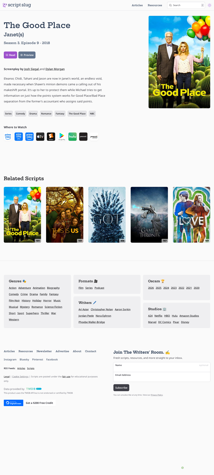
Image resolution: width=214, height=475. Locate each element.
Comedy (20, 113)
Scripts (30, 368)
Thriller (45, 313)
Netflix (158, 315)
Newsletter (44, 351)
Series (8, 113)
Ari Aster (84, 309)
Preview (29, 55)
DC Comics (164, 322)
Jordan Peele (86, 315)
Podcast (99, 288)
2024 (166, 288)
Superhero (32, 313)
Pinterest (37, 359)
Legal (7, 376)
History (26, 300)
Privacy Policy (157, 395)
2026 (151, 288)
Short (12, 313)
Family (43, 294)
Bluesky (24, 359)
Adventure (24, 288)
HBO (167, 315)
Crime (24, 294)
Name (161, 365)
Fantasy (60, 113)
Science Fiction (53, 307)
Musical (13, 307)
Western (14, 319)
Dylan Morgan (55, 69)
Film (81, 288)
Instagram (10, 359)
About (77, 351)
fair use (66, 376)
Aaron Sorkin (123, 309)
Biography (53, 288)
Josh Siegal (32, 69)
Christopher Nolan (102, 309)
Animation (39, 288)
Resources (155, 5)
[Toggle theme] (209, 5)
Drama (33, 113)
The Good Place (77, 113)
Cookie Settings (20, 376)
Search (188, 5)
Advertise (62, 351)
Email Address (123, 374)
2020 (196, 288)
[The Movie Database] (33, 389)
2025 (158, 288)
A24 (150, 315)
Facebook (52, 359)
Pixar (176, 322)
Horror (47, 300)
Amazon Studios (189, 315)
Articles (137, 5)
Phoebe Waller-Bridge (92, 322)
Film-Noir (14, 300)
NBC (92, 113)
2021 (189, 288)
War (53, 313)
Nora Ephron (103, 315)
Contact (90, 351)
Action (12, 288)
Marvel (152, 322)
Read (12, 55)
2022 (181, 288)
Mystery (25, 307)
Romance (46, 113)
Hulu (175, 315)
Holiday (36, 300)
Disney (185, 322)
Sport (20, 313)
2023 (174, 288)
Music (57, 300)
